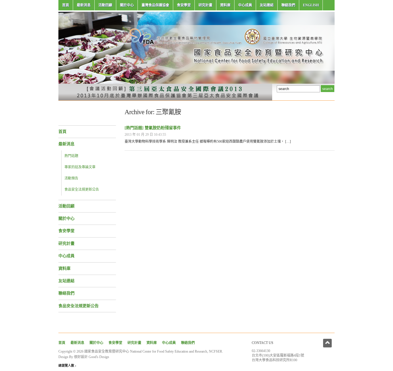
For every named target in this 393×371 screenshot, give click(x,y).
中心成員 (245, 5)
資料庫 (225, 5)
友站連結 (267, 5)
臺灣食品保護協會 (155, 5)
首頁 (65, 5)
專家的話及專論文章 (80, 167)
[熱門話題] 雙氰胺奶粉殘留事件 (153, 128)
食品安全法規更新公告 (81, 190)
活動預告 (71, 178)
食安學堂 (184, 5)
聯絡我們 (288, 5)
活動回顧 (105, 5)
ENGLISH (311, 5)
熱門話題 (71, 156)
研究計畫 (205, 5)
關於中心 (127, 5)
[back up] (327, 343)
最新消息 (84, 5)
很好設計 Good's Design (91, 357)
